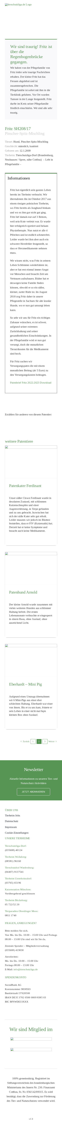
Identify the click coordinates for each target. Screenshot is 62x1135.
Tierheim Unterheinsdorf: (18, 878)
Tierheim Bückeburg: (16, 900)
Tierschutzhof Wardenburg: (19, 867)
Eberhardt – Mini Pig (25, 684)
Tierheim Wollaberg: (16, 857)
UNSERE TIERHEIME (17, 838)
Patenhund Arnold (23, 592)
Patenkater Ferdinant (25, 486)
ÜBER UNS (11, 810)
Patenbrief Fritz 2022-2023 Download (30, 382)
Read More (14, 538)
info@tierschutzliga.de (26, 969)
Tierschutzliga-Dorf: (15, 846)
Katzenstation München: (18, 889)
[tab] (31, 178)
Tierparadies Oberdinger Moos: (21, 911)
